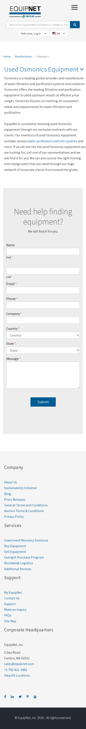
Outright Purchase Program (24, 557)
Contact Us (12, 598)
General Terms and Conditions (26, 505)
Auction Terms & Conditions (24, 511)
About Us (10, 482)
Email (10, 284)
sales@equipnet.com (19, 664)
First (8, 257)
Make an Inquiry (15, 609)
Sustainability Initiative (20, 488)
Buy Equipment (15, 546)
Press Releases (14, 499)
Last (8, 277)
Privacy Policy (14, 516)
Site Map (10, 621)
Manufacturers (23, 56)
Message (12, 359)
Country (12, 328)
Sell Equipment (15, 551)
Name (10, 245)
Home (6, 56)
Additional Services (17, 569)
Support (10, 604)
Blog (7, 494)
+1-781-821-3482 (15, 670)
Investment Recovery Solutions (26, 540)
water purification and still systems (52, 141)
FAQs (7, 615)
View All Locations (17, 675)
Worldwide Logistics (18, 563)
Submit (43, 401)
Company (13, 313)
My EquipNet (13, 592)
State (10, 343)
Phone (11, 299)
